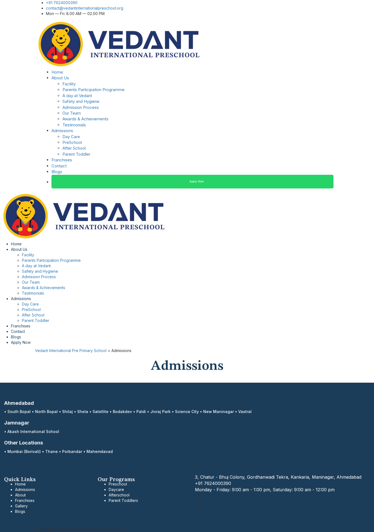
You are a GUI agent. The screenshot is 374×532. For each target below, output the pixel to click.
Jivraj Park (160, 411)
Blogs (56, 171)
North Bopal (46, 411)
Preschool (118, 484)
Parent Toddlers (123, 500)
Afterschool (119, 495)
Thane (51, 451)
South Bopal (19, 411)
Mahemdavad (100, 451)
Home (57, 72)
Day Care (71, 136)
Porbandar (72, 451)
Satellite (100, 411)
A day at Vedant (77, 95)
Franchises (61, 159)
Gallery (21, 506)
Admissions (62, 130)
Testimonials (74, 124)
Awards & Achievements (85, 118)
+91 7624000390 (61, 2)
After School (74, 148)
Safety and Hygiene (80, 101)
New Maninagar (218, 411)
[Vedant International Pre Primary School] (119, 43)
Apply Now (196, 181)
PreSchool (72, 142)
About (20, 495)
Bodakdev (122, 411)
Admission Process (80, 107)
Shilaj (67, 411)
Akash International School (33, 431)
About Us (60, 77)
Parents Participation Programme (93, 89)
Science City (187, 411)
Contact (59, 165)
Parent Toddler (76, 154)
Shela (82, 411)
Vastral (245, 411)
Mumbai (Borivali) (24, 451)
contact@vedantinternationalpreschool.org (84, 8)
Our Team (71, 113)
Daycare (116, 489)
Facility (69, 83)
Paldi (141, 411)
